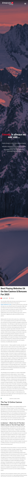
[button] (25, 3)
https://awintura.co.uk (6, 304)
